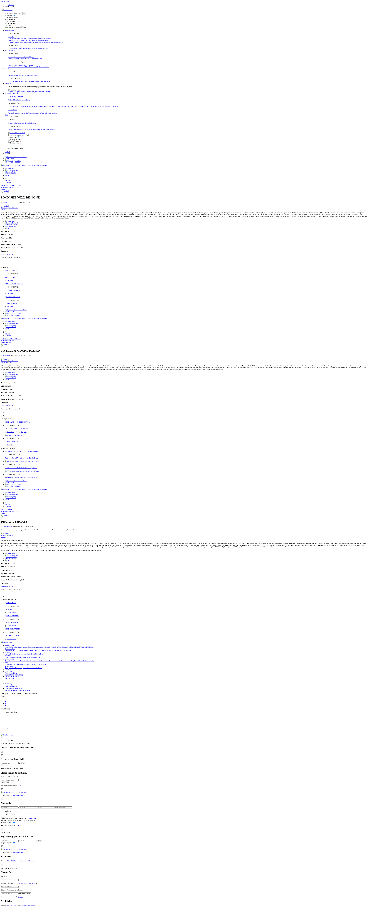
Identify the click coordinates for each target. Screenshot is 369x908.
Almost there (5, 782)
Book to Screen (13, 67)
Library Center (12, 110)
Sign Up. (20, 897)
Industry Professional (11, 815)
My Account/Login (40, 664)
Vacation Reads (43, 48)
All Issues (28, 92)
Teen (25, 57)
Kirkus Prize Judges (37, 654)
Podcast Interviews (10, 23)
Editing (15, 100)
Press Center (27, 668)
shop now (4, 187)
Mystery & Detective (38, 38)
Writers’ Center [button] (9, 659)
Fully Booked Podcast (42, 67)
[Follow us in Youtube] (5, 705)
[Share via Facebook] (11, 170)
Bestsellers (11, 48)
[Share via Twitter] (11, 172)
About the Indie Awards (15, 82)
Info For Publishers (36, 668)
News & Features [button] (10, 50)
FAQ (21, 668)
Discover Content (13, 129)
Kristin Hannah (7, 526)
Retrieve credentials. (19, 795)
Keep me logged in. (7, 822)
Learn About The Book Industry (84, 661)
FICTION (8, 182)
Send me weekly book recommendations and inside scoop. (19, 820)
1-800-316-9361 (11, 861)
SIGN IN (11, 5)
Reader (7, 811)
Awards (23, 65)
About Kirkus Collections (28, 123)
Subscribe (47, 92)
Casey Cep (24, 432)
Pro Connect (9, 25)
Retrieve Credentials (25, 893)
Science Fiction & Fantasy (16, 40)
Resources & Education (15, 97)
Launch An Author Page (47, 129)
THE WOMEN (9, 609)
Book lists (18, 48)
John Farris (6, 202)
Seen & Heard (29, 65)
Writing (10, 100)
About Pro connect (34, 129)
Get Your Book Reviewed (36, 106)
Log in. (19, 786)
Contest (17, 668)
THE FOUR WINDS (11, 622)
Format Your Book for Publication (54, 106)
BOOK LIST (10, 165)
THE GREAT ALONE (12, 635)
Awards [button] (7, 68)
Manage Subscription (37, 92)
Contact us (8, 669)
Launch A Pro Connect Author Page (107, 106)
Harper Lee (6, 355)
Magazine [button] (8, 83)
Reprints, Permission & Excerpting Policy (12, 677)
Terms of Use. (31, 818)
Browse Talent (23, 129)
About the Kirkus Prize (27, 75)
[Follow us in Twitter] (5, 701)
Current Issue (12, 92)
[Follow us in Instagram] (5, 703)
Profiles (10, 65)
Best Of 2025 (35, 48)
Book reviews (9, 16)
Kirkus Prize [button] (8, 652)
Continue (21, 763)
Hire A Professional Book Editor (18, 106)
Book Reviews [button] (9, 30)
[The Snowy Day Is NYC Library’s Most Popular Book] (22, 451)
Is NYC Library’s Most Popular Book (21, 458)
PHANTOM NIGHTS (12, 303)
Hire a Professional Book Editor (14, 661)
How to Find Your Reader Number (25, 883)
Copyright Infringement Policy (14, 675)
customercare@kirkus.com (28, 861)
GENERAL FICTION (8, 254)
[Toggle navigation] (1, 10)
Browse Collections (14, 123)
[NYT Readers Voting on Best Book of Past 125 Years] (22, 471)
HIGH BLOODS (10, 277)
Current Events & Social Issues (17, 42)
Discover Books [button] (9, 645)
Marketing (27, 100)
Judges (48, 82)
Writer (7, 813)
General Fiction (13, 57)
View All (11, 37)
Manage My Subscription (26, 657)
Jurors (36, 75)
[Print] (7, 175)
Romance (48, 38)
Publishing (20, 100)
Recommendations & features (37, 113)
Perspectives (17, 65)
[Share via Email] (10, 174)
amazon (3, 189)
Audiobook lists (26, 48)
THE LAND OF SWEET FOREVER (16, 428)
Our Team (12, 668)
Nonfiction (27, 40)
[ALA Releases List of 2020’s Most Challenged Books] (22, 461)
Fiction (18, 38)
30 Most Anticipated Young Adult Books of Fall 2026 (31, 165)
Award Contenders (28, 82)
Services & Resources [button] (11, 93)
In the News (21, 67)
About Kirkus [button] (9, 666)
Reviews (7, 180)
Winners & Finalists (14, 75)
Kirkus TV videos (58, 650)
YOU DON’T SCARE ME (13, 290)
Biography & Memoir (37, 40)
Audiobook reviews (11, 17)
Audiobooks (12, 38)
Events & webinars (51, 113)
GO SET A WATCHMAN (13, 441)
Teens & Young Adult (50, 42)
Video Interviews (10, 21)
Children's (60, 42)
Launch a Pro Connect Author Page (63, 661)
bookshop (9, 342)
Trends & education (14, 113)
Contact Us (8, 683)
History (46, 40)
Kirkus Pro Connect (28, 664)
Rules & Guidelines (40, 82)
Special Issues (21, 92)
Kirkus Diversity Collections (13, 664)
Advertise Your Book (90, 106)
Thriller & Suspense (26, 38)
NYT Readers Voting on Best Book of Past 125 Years (21, 477)
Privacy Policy (9, 671)
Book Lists (14, 650)
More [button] (6, 115)
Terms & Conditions (11, 673)
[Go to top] (5, 709)
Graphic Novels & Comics (35, 42)
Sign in (3, 818)
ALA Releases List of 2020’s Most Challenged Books (21, 468)
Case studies (24, 113)
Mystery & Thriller (30, 58)
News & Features (10, 19)
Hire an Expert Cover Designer (74, 106)
